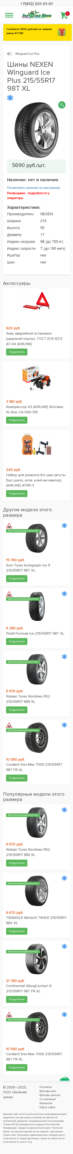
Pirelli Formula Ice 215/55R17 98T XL (35, 633)
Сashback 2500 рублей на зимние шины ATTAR (29, 31)
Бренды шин (48, 1091)
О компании (48, 1099)
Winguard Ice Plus (27, 54)
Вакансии (46, 1103)
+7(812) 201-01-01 (36, 3)
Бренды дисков (50, 1095)
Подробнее (17, 352)
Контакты (46, 1087)
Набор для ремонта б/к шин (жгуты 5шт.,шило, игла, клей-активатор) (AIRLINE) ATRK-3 (35, 480)
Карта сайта (47, 1107)
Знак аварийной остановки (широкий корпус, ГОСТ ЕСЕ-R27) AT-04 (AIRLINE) (34, 338)
